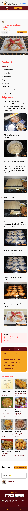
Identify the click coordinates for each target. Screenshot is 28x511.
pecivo (7, 340)
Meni (14, 509)
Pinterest (23, 505)
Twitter (9, 505)
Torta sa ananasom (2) (10, 365)
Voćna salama (7, 387)
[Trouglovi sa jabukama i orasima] (15, 122)
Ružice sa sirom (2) (21, 387)
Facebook (5, 505)
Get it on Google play (19, 495)
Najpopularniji (20, 349)
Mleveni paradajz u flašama (12, 362)
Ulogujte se (18, 8)
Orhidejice (7, 407)
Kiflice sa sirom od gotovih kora (13, 354)
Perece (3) (21, 428)
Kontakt (12, 501)
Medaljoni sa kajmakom (21, 407)
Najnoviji (7, 349)
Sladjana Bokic (12, 22)
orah (7, 337)
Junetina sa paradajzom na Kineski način (14, 356)
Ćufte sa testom (8, 368)
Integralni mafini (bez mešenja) (13, 359)
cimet (13, 338)
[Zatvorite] (1, 3)
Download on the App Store (9, 495)
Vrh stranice (13, 492)
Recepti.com (2, 501)
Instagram (18, 505)
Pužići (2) (21, 448)
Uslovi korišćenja (21, 500)
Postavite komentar (20, 467)
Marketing (7, 501)
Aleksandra (11, 481)
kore (7, 338)
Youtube (13, 505)
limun (13, 337)
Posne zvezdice (7, 448)
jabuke (20, 337)
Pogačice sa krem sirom (7, 428)
